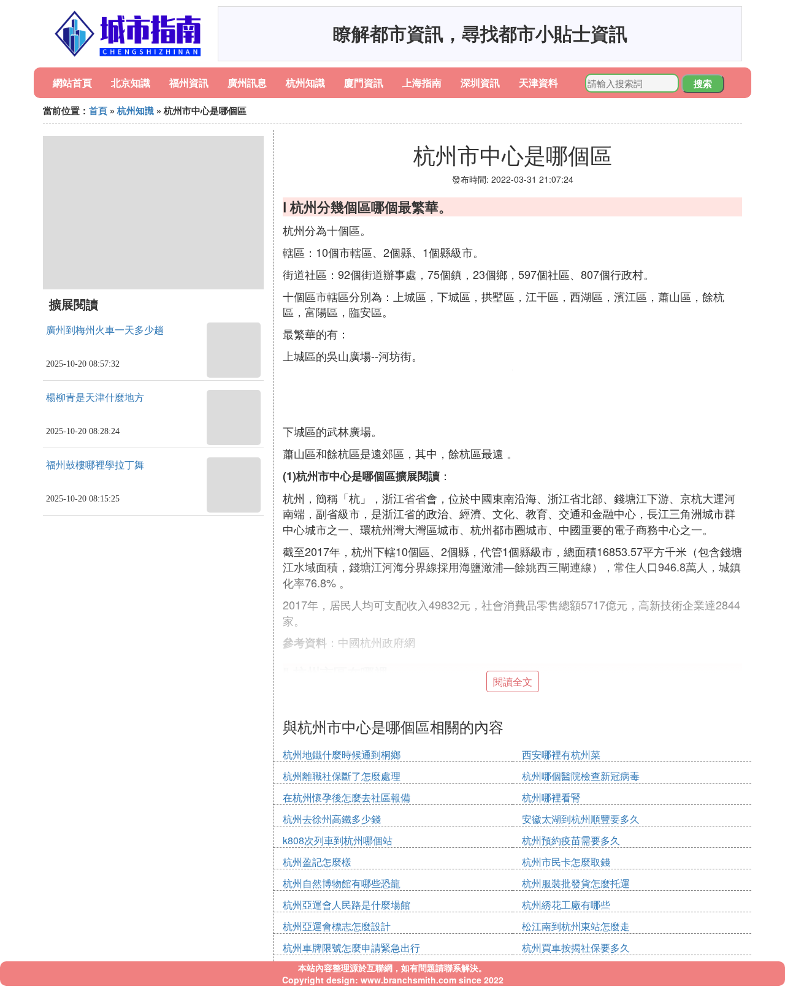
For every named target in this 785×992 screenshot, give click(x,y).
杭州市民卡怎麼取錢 (566, 862)
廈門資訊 (363, 82)
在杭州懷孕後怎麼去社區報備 (346, 797)
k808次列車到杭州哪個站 (337, 840)
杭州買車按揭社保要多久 (576, 947)
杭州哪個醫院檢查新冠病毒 (581, 776)
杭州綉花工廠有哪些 (566, 905)
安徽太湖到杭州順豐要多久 (581, 819)
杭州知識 (305, 82)
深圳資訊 (480, 82)
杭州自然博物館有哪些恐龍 (341, 883)
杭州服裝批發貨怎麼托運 (576, 883)
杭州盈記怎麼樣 (317, 862)
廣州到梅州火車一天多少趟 (105, 330)
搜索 (703, 83)
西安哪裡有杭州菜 (561, 754)
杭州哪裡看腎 (551, 797)
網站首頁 (72, 82)
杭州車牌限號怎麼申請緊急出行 (351, 947)
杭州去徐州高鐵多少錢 (332, 819)
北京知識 (130, 82)
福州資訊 (189, 82)
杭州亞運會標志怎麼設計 (337, 926)
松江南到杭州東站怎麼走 (576, 926)
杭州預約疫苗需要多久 (571, 840)
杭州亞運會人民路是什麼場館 (346, 905)
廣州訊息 (247, 82)
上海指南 (422, 82)
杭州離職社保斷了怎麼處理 (341, 776)
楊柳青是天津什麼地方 (95, 397)
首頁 (98, 110)
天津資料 (538, 82)
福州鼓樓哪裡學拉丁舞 (95, 465)
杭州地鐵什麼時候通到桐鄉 (341, 754)
